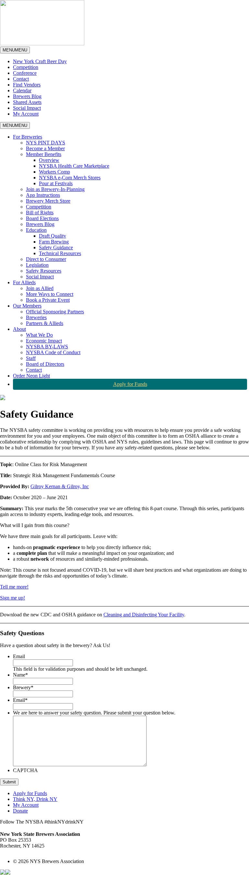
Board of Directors (45, 364)
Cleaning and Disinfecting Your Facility (143, 614)
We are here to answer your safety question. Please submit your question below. (94, 712)
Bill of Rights (39, 212)
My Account (26, 114)
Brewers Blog (27, 96)
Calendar (22, 90)
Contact (21, 79)
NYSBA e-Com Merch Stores (70, 177)
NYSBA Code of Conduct (53, 352)
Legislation (37, 265)
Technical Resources (60, 253)
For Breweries (27, 137)
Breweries (36, 317)
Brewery (23, 687)
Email (19, 656)
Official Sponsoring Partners (55, 311)
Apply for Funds (130, 384)
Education (36, 230)
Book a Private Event (48, 300)
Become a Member (45, 148)
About (19, 329)
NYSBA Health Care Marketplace (74, 166)
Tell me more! (14, 587)
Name (20, 675)
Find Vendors (27, 84)
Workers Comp (54, 171)
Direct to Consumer (46, 259)
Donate (20, 811)
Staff (31, 358)
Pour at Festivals (56, 183)
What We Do (39, 335)
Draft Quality (52, 236)
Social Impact (27, 108)
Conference (25, 73)
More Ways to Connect (49, 294)
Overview (49, 160)
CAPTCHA (25, 770)
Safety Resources (43, 271)
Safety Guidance (56, 247)
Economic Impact (44, 340)
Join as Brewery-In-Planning (55, 189)
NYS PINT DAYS (45, 142)
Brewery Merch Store (48, 201)
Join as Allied (39, 288)
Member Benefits (43, 154)
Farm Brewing (54, 241)
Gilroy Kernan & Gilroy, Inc (59, 486)
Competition (25, 67)
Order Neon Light (31, 375)
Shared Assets (27, 102)
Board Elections (42, 218)
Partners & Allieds (44, 323)
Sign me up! (12, 598)
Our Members (27, 306)
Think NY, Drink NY (35, 799)
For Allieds (24, 282)
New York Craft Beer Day (40, 61)
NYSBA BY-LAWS (47, 346)
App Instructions (43, 195)
